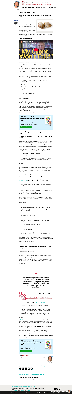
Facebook (37, 364)
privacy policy (23, 390)
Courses (29, 386)
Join (32, 386)
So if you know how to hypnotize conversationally (28, 319)
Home (12, 386)
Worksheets (25, 386)
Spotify (43, 366)
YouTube (27, 366)
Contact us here (16, 390)
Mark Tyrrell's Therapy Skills (37, 2)
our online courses (35, 360)
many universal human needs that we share (33, 166)
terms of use (28, 390)
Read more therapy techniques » (32, 374)
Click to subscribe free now (26, 126)
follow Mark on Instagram (40, 302)
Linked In (45, 364)
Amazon (47, 366)
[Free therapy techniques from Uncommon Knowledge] (16, 9)
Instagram (41, 364)
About (34, 386)
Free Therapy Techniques (18, 386)
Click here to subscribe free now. (29, 363)
